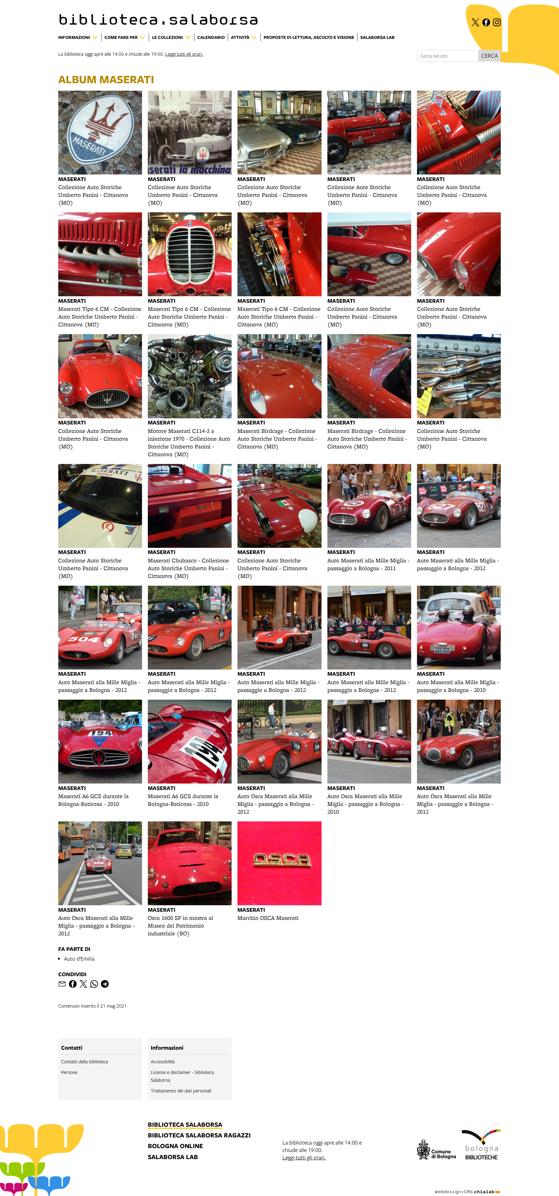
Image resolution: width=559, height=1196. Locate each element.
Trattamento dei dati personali (181, 1090)
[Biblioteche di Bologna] (481, 1142)
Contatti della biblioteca (84, 1061)
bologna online (175, 1146)
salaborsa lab (173, 1157)
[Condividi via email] (62, 984)
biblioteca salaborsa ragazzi (199, 1135)
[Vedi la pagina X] (475, 22)
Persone (69, 1072)
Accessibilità (163, 1061)
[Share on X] (83, 984)
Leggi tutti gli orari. (184, 54)
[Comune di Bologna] (436, 1150)
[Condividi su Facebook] (73, 984)
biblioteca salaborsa (185, 1125)
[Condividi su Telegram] (105, 984)
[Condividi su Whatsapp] (94, 984)
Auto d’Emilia (79, 958)
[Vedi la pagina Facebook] (486, 22)
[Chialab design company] (468, 1186)
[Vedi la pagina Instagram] (497, 22)
